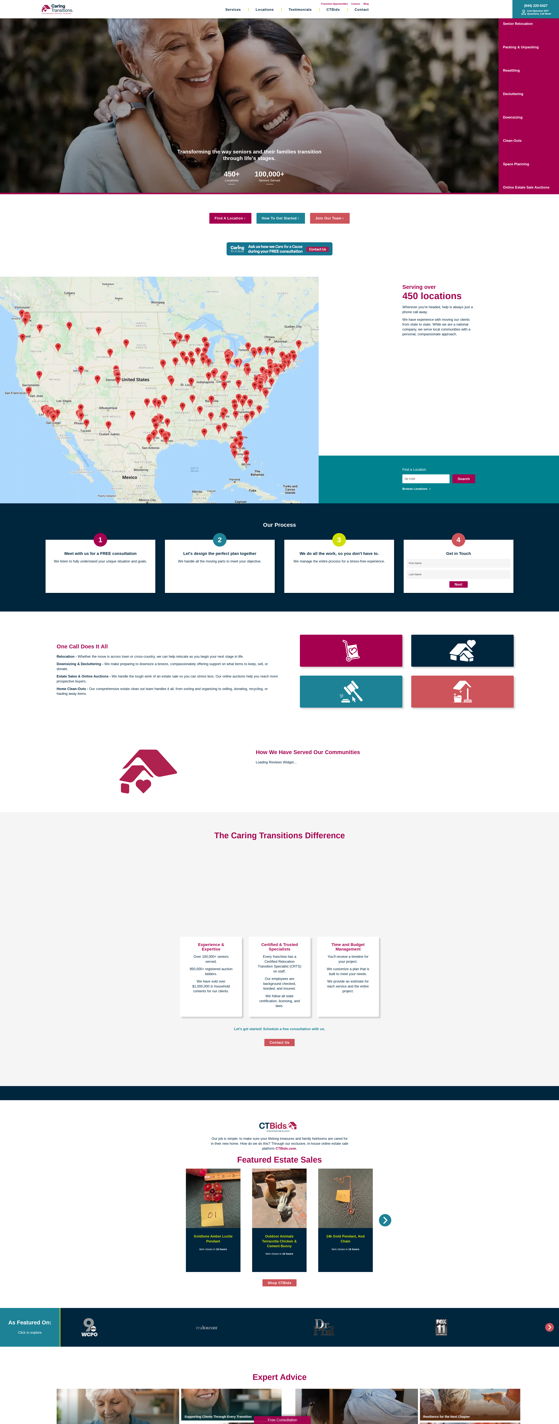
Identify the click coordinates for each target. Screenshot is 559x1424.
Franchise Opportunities (334, 4)
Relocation (66, 656)
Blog (366, 4)
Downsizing (513, 117)
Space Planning (516, 164)
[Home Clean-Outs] (462, 692)
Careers (355, 4)
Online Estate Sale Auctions (526, 187)
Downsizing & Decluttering (79, 664)
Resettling (511, 70)
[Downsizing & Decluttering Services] (462, 651)
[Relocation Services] (351, 651)
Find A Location (229, 218)
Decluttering (513, 94)
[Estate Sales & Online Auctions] (351, 692)
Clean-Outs (512, 141)
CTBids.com (286, 1148)
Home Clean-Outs (71, 689)
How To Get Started (279, 218)
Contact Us (279, 1042)
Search (464, 479)
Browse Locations (415, 488)
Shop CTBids (282, 1284)
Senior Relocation (518, 24)
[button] (174, 1220)
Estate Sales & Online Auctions (82, 676)
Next (459, 584)
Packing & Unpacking (521, 47)
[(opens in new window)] (89, 1327)
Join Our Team (328, 218)
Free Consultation (282, 1420)
